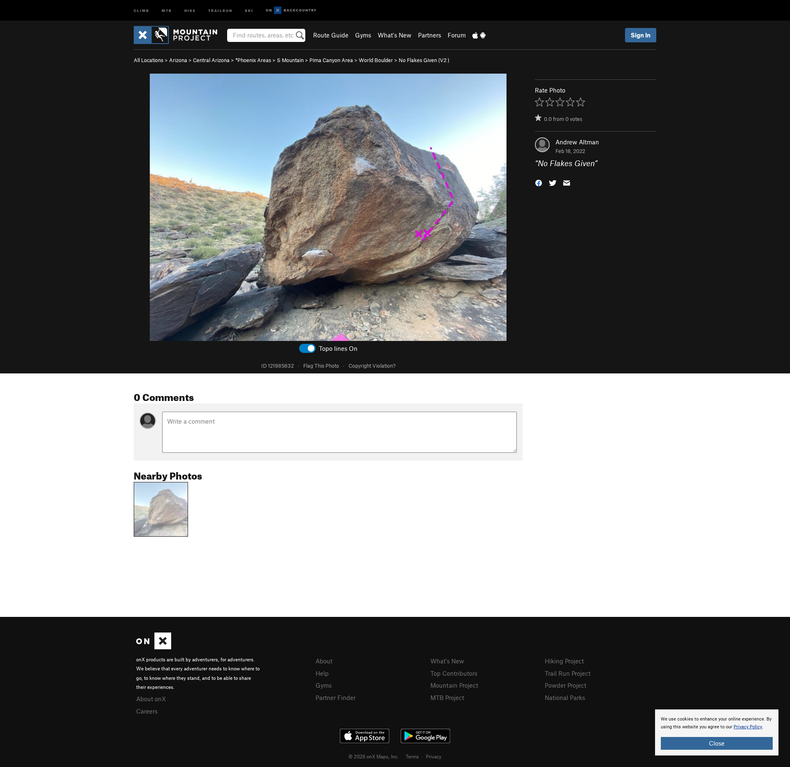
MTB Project (447, 697)
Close (717, 743)
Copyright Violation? (372, 365)
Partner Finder (336, 697)
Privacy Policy (748, 727)
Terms (412, 756)
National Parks (565, 697)
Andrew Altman (577, 142)
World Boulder (376, 60)
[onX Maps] (153, 647)
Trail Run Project (567, 673)
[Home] (179, 35)
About (324, 661)
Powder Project (565, 685)
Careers (147, 711)
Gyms (363, 35)
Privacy (433, 756)
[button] (538, 182)
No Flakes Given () (424, 60)
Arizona (178, 60)
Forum (457, 35)
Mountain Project (454, 685)
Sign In (641, 35)
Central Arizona (211, 60)
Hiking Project (564, 661)
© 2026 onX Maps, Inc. (374, 756)
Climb (141, 10)
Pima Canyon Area (331, 60)
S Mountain (290, 60)
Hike (190, 10)
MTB (167, 10)
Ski (249, 10)
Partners (429, 35)
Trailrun (220, 10)
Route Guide (331, 35)
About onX (151, 698)
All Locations (148, 60)
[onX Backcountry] (291, 10)
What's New (394, 35)
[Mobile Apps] (479, 35)
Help (322, 673)
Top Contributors (453, 673)
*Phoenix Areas (253, 60)
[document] (717, 732)
